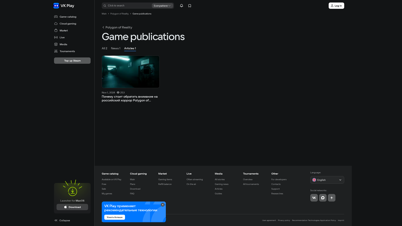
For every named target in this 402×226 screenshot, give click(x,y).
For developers (279, 179)
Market (162, 173)
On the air (191, 184)
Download (135, 188)
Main (132, 179)
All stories (220, 179)
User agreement (269, 220)
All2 (104, 48)
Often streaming (195, 179)
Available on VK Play (111, 179)
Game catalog (110, 173)
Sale (104, 188)
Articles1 (130, 48)
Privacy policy (284, 220)
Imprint (341, 220)
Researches (277, 193)
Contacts (276, 184)
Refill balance (164, 184)
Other (274, 173)
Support (275, 188)
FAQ (132, 193)
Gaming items (165, 179)
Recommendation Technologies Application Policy (314, 220)
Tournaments (250, 173)
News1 (115, 48)
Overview (248, 179)
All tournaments (251, 184)
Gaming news (221, 184)
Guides (218, 193)
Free (104, 184)
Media (219, 173)
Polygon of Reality (119, 27)
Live (189, 173)
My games (107, 193)
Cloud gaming (138, 173)
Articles (219, 188)
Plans (132, 184)
